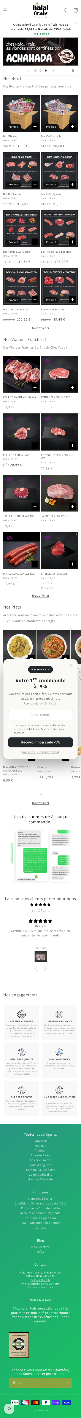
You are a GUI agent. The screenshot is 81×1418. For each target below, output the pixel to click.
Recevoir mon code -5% (40, 742)
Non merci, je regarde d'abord (40, 752)
